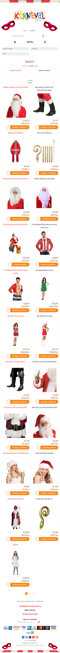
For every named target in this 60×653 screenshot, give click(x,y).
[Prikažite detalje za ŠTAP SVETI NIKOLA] (44, 151)
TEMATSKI (30, 66)
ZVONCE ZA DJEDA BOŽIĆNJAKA (44, 362)
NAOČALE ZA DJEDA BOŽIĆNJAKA (44, 407)
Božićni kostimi (15, 70)
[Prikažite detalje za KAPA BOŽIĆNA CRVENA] (44, 471)
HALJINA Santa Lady (44, 316)
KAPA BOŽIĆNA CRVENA (44, 453)
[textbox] (26, 36)
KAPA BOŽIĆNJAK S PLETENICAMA (15, 453)
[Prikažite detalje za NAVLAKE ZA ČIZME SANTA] (15, 380)
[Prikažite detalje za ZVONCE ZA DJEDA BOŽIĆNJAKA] (44, 380)
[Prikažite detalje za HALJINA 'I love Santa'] (15, 334)
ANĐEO (15, 545)
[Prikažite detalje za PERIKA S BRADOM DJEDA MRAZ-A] (15, 197)
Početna (24, 66)
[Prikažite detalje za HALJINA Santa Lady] (44, 334)
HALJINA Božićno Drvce (44, 270)
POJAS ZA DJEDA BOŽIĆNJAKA (15, 407)
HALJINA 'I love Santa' (15, 316)
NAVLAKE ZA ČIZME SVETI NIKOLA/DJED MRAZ (44, 88)
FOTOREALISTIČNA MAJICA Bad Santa (15, 271)
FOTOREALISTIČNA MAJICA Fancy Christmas (44, 226)
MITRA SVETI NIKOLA (15, 133)
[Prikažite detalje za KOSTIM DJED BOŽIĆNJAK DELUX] (15, 243)
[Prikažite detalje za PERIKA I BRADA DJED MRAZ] (44, 197)
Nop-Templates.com (32, 643)
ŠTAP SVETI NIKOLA (44, 133)
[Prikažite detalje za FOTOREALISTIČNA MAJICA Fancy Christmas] (44, 243)
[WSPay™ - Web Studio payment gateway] (30, 634)
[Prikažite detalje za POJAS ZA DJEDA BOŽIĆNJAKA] (15, 425)
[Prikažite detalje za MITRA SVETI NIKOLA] (15, 151)
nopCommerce (32, 640)
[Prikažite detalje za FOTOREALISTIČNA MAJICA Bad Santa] (15, 288)
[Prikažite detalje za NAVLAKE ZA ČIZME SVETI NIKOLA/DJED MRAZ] (44, 105)
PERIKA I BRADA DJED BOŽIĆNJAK (15, 87)
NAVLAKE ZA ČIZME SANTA (15, 362)
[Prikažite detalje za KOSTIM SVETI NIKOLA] (15, 517)
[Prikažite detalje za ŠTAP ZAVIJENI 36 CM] (44, 517)
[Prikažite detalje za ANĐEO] (15, 563)
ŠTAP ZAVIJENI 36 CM (44, 499)
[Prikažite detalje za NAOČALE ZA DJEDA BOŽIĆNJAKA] (44, 425)
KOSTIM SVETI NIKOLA (16, 499)
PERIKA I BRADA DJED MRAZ (44, 179)
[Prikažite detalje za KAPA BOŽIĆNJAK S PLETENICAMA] (15, 471)
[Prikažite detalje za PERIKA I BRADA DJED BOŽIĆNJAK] (15, 105)
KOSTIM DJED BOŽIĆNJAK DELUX (15, 224)
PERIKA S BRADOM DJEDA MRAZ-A (15, 179)
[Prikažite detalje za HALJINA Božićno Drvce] (44, 288)
